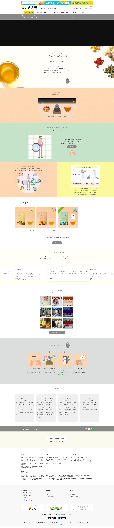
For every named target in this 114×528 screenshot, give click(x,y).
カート (91, 8)
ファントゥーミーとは (43, 16)
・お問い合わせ (73, 498)
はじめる (72, 146)
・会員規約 (48, 494)
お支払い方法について (29, 494)
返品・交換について (28, 497)
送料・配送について (28, 495)
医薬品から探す (64, 12)
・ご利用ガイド (73, 494)
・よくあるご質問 (74, 496)
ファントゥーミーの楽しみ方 (77, 16)
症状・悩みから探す (41, 12)
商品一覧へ (57, 242)
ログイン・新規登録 (75, 8)
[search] (59, 6)
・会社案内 (48, 493)
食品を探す (74, 12)
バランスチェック (66, 16)
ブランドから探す (54, 12)
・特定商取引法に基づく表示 (52, 498)
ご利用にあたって (27, 500)
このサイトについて (53, 522)
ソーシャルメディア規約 (83, 522)
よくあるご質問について (29, 499)
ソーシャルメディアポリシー (68, 522)
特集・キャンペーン (86, 12)
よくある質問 (88, 16)
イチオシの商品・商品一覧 (55, 16)
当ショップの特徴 (29, 12)
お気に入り (81, 8)
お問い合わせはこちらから (57, 438)
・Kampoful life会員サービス (52, 496)
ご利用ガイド (86, 8)
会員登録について (27, 492)
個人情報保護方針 (28, 522)
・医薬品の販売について (75, 493)
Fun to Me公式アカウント (57, 332)
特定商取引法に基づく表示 (41, 522)
